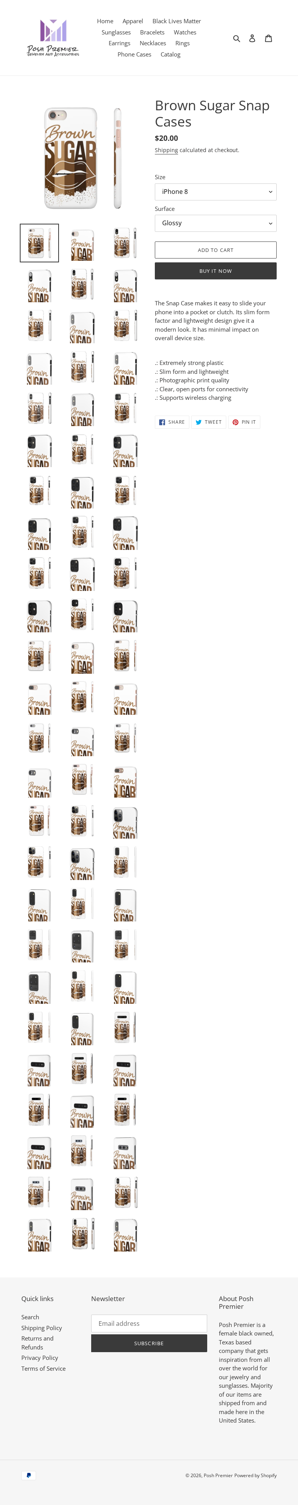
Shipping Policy (41, 1328)
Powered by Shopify (255, 1475)
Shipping (166, 150)
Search (30, 1317)
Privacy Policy (39, 1357)
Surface (165, 208)
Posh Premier (218, 1475)
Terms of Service (43, 1368)
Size (160, 177)
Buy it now (215, 270)
